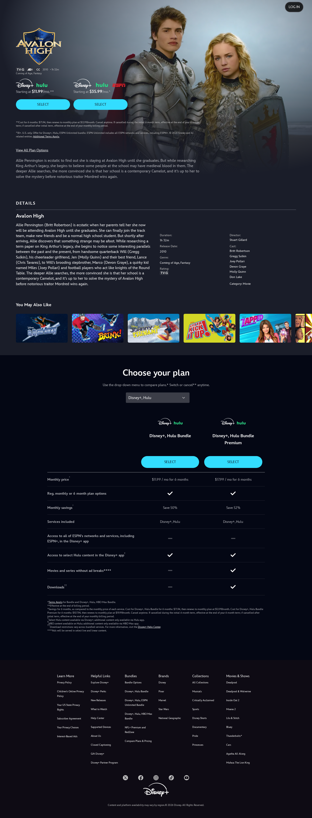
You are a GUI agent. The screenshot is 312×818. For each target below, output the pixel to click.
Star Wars (164, 709)
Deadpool (231, 682)
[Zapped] (265, 328)
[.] (125, 777)
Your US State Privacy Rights (68, 707)
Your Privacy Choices (68, 727)
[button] (105, 676)
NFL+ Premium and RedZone (135, 730)
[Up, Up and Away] (41, 328)
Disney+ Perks (98, 691)
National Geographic (170, 718)
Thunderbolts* (234, 735)
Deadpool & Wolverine (238, 691)
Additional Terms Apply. (46, 136)
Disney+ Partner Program (104, 762)
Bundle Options (133, 682)
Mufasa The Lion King (238, 762)
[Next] (304, 327)
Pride (195, 735)
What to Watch (99, 709)
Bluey (229, 727)
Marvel (162, 700)
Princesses (197, 744)
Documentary (199, 727)
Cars (228, 744)
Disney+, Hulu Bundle (136, 691)
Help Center (97, 718)
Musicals (197, 691)
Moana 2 (231, 709)
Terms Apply (55, 602)
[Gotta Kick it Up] (209, 328)
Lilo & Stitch (232, 718)
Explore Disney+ (100, 682)
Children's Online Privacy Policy (70, 694)
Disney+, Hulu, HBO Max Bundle (138, 716)
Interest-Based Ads (67, 736)
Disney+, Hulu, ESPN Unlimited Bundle (136, 702)
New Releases (98, 700)
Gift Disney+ (97, 753)
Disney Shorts (199, 718)
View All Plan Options (32, 150)
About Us (96, 735)
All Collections (200, 682)
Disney (162, 682)
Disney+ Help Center (149, 626)
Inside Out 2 (232, 700)
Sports (195, 709)
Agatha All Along (235, 753)
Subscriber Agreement (69, 718)
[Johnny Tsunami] (153, 328)
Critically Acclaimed (203, 700)
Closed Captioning (101, 744)
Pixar (161, 691)
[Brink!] (98, 328)
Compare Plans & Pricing (138, 741)
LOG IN (294, 7)
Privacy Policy (64, 682)
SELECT (43, 104)
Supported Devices (101, 727)
